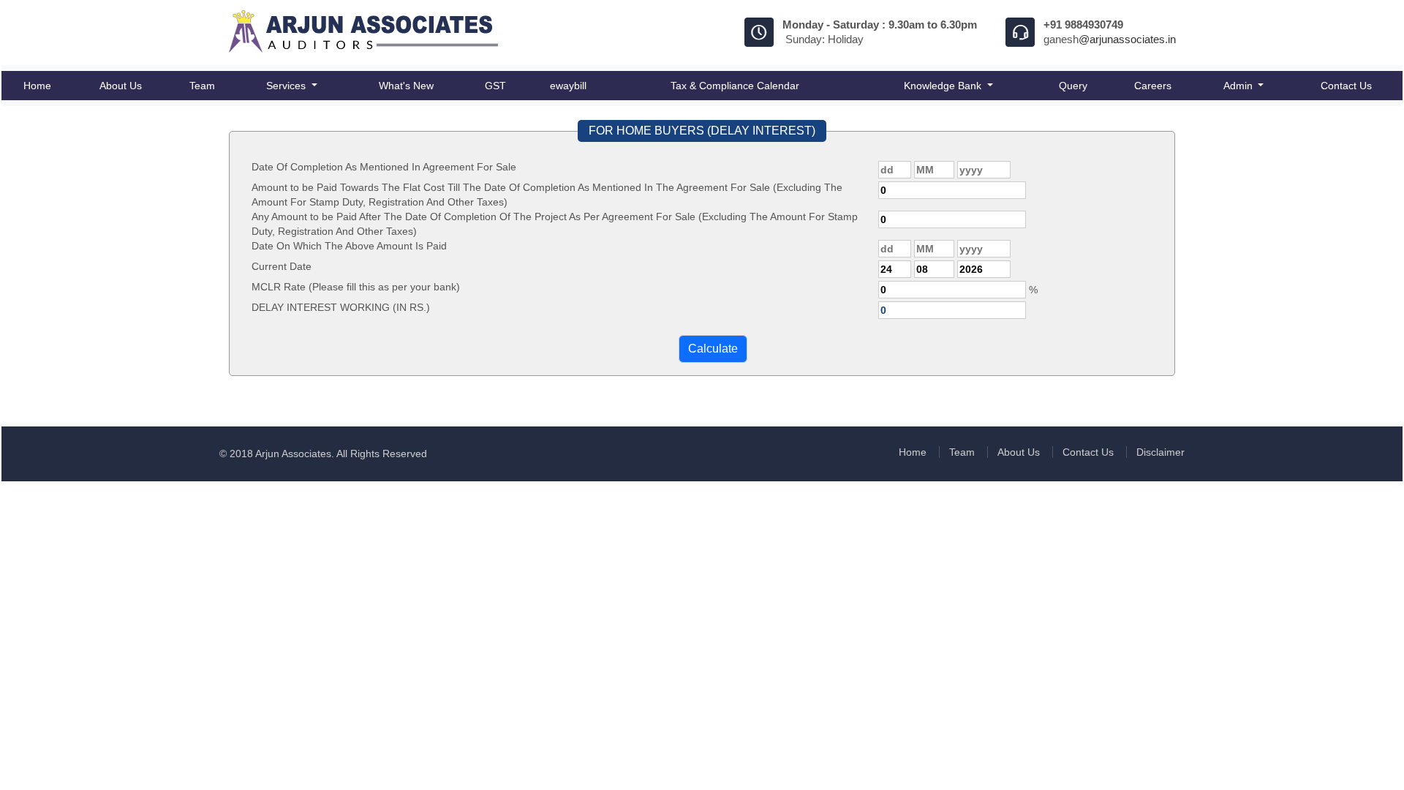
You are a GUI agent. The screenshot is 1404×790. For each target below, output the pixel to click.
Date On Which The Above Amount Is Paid (349, 246)
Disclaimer (1160, 452)
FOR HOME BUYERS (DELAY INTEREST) (702, 130)
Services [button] (287, 85)
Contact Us (1346, 85)
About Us (120, 85)
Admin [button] (1239, 85)
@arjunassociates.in (1127, 39)
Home (37, 85)
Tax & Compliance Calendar (735, 85)
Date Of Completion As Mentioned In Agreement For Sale (384, 167)
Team (202, 85)
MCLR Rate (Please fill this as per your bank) (356, 287)
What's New (406, 85)
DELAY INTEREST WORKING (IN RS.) (341, 307)
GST (495, 85)
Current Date (282, 266)
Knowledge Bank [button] (944, 85)
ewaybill (568, 85)
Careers (1152, 85)
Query (1073, 85)
